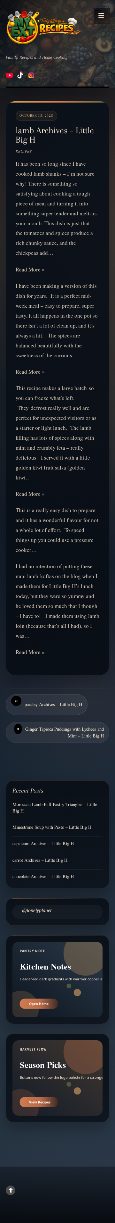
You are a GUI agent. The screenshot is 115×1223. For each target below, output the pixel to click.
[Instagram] (31, 75)
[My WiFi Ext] (43, 27)
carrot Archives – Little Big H (39, 860)
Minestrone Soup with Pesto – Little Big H (51, 827)
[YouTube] (9, 75)
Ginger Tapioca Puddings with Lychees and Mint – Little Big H (60, 732)
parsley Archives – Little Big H (48, 702)
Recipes (24, 151)
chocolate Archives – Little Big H (43, 876)
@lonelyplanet (36, 910)
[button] (101, 15)
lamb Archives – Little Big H (55, 135)
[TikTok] (20, 75)
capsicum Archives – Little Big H (43, 843)
